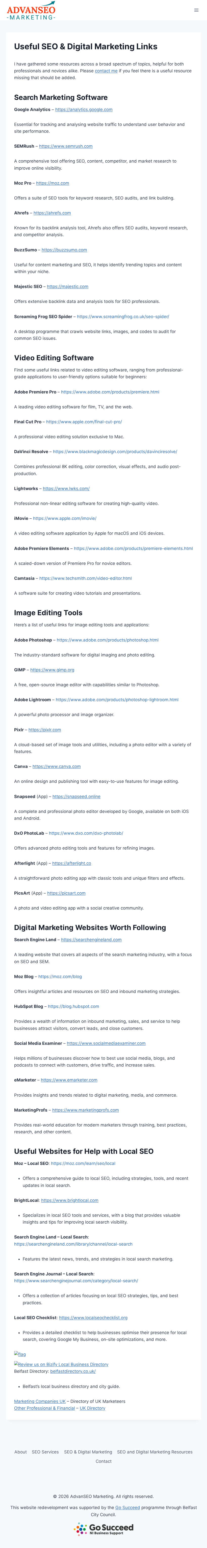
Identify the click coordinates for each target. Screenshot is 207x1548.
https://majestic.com (67, 286)
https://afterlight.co (71, 863)
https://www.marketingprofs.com (85, 1110)
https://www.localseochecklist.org (93, 1317)
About (20, 1451)
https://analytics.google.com (84, 109)
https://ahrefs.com (52, 212)
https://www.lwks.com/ (66, 488)
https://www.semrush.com (66, 146)
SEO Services (45, 1451)
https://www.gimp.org (52, 669)
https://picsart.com (66, 893)
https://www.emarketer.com (69, 1079)
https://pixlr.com (45, 729)
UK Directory (92, 1408)
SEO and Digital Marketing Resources (155, 1451)
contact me (106, 70)
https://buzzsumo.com (64, 249)
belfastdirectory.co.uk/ (73, 1371)
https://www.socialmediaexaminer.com (106, 1043)
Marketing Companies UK (40, 1401)
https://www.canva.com (57, 766)
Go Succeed (127, 1507)
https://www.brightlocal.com (69, 1200)
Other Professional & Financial (44, 1408)
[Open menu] (196, 10)
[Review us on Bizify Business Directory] (103, 1364)
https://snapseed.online (76, 796)
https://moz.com (52, 183)
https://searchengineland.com (91, 939)
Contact (104, 1461)
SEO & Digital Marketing (88, 1451)
